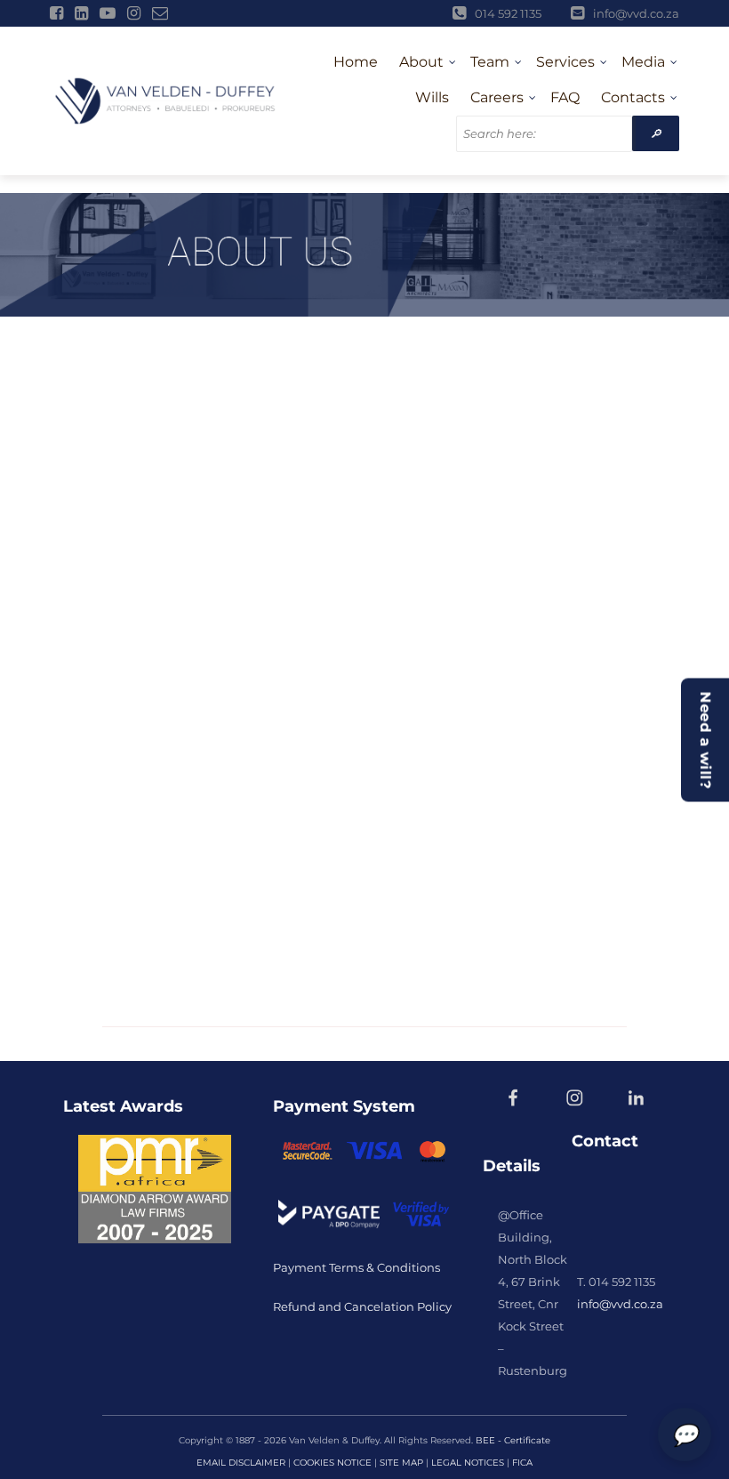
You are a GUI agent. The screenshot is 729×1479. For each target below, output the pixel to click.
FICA (522, 1462)
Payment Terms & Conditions (358, 1267)
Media (643, 61)
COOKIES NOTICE (332, 1462)
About (421, 61)
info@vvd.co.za (620, 1304)
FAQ (565, 97)
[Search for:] (544, 134)
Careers (497, 97)
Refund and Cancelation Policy (362, 1306)
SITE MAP (401, 1462)
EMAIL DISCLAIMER (240, 1462)
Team (489, 61)
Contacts (633, 97)
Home (355, 61)
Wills (432, 97)
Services (565, 61)
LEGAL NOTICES (467, 1462)
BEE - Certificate (513, 1440)
